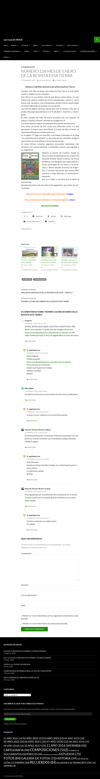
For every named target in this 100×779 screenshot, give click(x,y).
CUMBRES (74, 750)
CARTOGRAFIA (16, 750)
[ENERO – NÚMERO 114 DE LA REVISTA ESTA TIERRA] (30, 251)
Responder (31, 341)
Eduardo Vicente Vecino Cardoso (37, 489)
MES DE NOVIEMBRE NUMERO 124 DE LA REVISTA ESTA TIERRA (69, 260)
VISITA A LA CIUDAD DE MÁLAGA (17, 664)
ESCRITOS (46, 51)
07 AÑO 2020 (58, 741)
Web (23, 605)
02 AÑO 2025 (33, 738)
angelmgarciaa (44, 80)
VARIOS (56, 51)
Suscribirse (10, 719)
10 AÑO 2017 (35, 745)
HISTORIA (67, 758)
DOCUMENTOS (46, 45)
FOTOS (36, 51)
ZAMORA (10, 766)
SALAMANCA (64, 763)
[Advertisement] (52, 18)
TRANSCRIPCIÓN (84, 762)
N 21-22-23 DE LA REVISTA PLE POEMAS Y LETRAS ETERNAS (27, 658)
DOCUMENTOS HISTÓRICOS (23, 754)
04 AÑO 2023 (74, 738)
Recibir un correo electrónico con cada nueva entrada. (45, 623)
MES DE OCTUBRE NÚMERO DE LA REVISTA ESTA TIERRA (49, 260)
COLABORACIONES (69, 51)
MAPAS (26, 51)
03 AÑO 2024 (54, 738)
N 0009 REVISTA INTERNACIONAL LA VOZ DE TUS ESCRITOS (27, 671)
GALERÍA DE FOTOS (38, 758)
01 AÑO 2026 (13, 738)
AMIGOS (6, 57)
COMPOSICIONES (40, 279)
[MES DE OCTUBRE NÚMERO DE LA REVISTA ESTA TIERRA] (49, 251)
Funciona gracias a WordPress (13, 776)
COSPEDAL (24, 45)
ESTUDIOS (59, 45)
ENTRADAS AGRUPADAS (87, 51)
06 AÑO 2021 (35, 741)
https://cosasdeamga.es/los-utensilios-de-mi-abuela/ (49, 362)
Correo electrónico (29, 595)
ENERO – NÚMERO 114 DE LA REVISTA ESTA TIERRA (28, 260)
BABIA (35, 45)
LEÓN (9, 762)
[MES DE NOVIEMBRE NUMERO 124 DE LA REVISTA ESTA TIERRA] (69, 251)
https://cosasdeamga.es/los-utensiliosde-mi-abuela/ (46, 332)
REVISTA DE (46, 205)
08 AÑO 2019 (79, 741)
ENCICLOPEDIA (72, 45)
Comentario (26, 553)
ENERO (55, 205)
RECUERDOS (43, 762)
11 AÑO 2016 (59, 745)
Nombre (25, 585)
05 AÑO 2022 (27, 279)
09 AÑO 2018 (14, 745)
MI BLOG (13, 45)
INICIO (6, 45)
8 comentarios (60, 80)
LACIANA (82, 758)
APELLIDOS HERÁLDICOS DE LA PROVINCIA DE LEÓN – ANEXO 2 (46, 291)
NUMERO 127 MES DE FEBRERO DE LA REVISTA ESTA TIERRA (45, 300)
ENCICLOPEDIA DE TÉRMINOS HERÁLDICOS (21, 677)
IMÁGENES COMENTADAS (12, 51)
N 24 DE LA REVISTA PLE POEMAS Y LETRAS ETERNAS (25, 651)
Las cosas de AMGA (13, 39)
